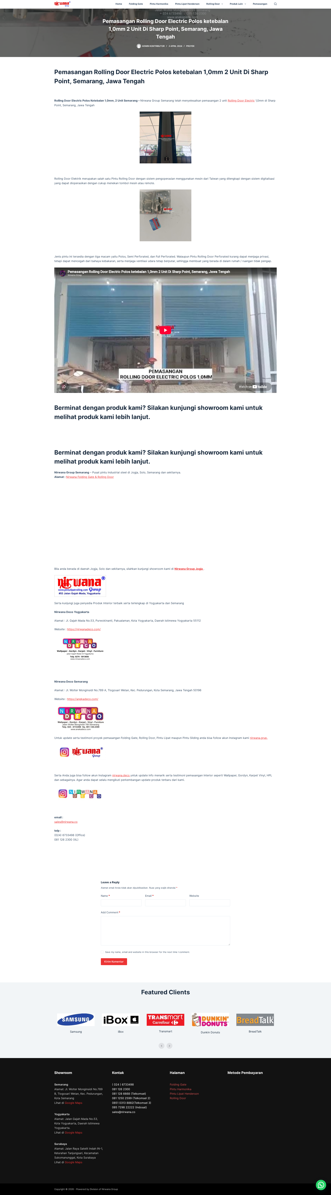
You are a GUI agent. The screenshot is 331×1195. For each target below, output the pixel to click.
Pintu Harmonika (159, 3)
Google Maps (73, 1102)
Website (194, 895)
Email (149, 895)
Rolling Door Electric (241, 100)
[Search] (275, 4)
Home (119, 3)
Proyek (190, 46)
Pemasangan (260, 3)
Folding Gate (136, 3)
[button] (321, 1185)
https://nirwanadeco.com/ (84, 629)
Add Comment (110, 912)
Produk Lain (236, 3)
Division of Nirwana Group (104, 1189)
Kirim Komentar (114, 961)
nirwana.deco (121, 775)
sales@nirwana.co (66, 821)
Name (105, 895)
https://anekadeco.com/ (82, 699)
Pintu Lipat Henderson (187, 3)
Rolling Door (213, 3)
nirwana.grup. (259, 738)
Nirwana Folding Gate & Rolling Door (90, 477)
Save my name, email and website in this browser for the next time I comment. (147, 952)
